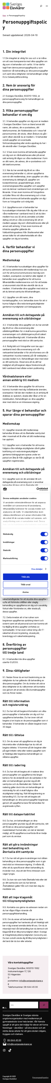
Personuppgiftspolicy (40, 1078)
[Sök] (43, 1005)
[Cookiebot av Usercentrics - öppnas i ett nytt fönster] (36, 489)
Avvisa (25, 592)
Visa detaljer (37, 569)
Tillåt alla (25, 577)
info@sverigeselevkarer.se (19, 1044)
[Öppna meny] (46, 6)
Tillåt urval (25, 584)
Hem (4, 16)
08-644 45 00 (14, 1040)
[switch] (44, 542)
